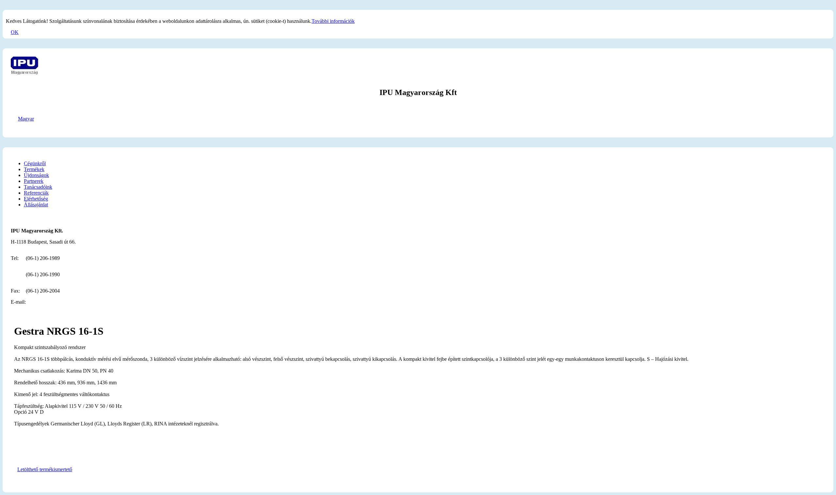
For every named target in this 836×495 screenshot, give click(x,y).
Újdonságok (36, 175)
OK (15, 32)
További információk (333, 21)
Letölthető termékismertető (44, 469)
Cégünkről (35, 163)
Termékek (34, 169)
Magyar (26, 118)
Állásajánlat (36, 204)
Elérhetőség (36, 198)
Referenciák (36, 193)
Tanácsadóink (38, 187)
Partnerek (33, 181)
